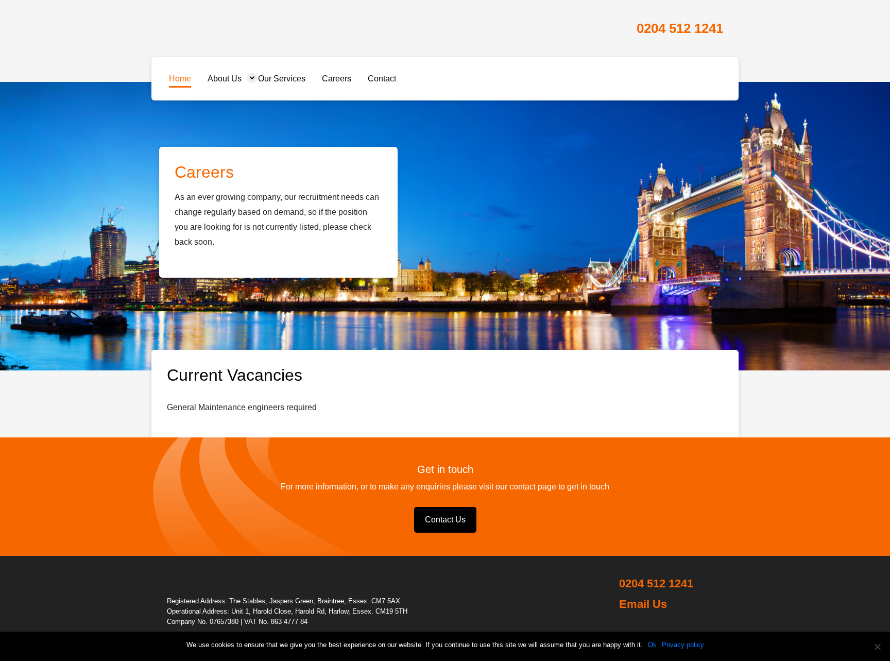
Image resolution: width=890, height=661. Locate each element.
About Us (225, 78)
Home (180, 78)
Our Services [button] (281, 78)
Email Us (643, 604)
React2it (219, 27)
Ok (652, 645)
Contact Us (445, 519)
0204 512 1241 (680, 28)
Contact (382, 78)
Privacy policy (683, 645)
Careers (336, 78)
